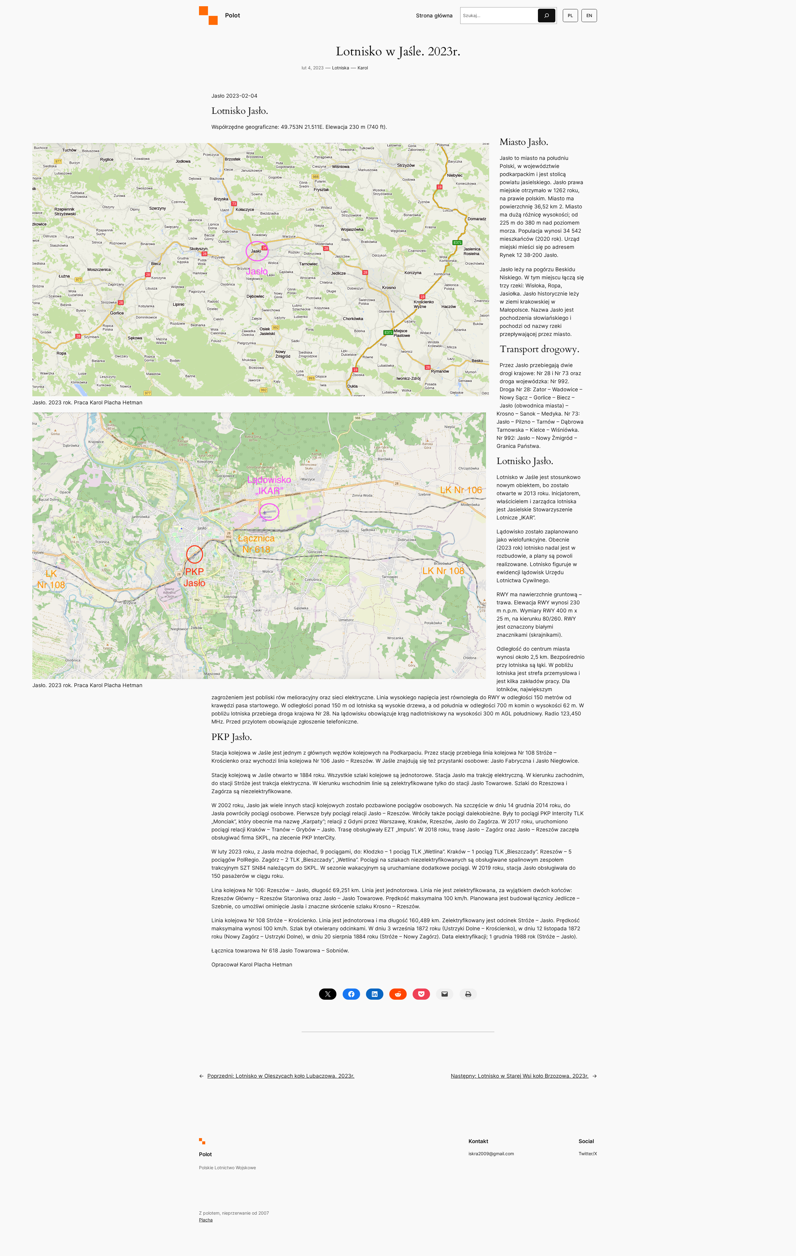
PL (570, 15)
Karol (363, 67)
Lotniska (340, 67)
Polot (232, 15)
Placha (206, 1219)
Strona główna (434, 15)
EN (589, 15)
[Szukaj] (546, 15)
